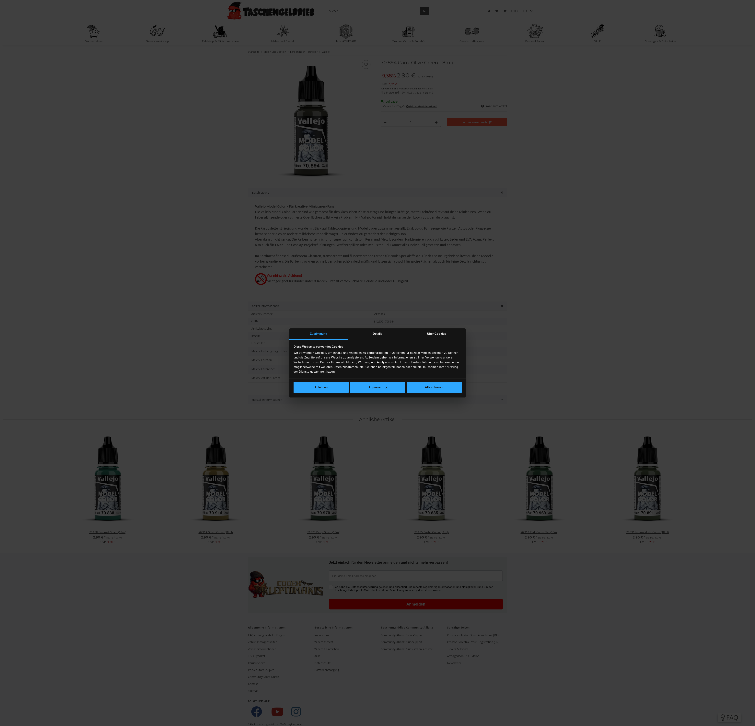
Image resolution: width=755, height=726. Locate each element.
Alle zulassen (434, 387)
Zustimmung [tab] (318, 333)
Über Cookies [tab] (436, 333)
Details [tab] (377, 333)
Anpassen (375, 387)
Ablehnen (321, 387)
